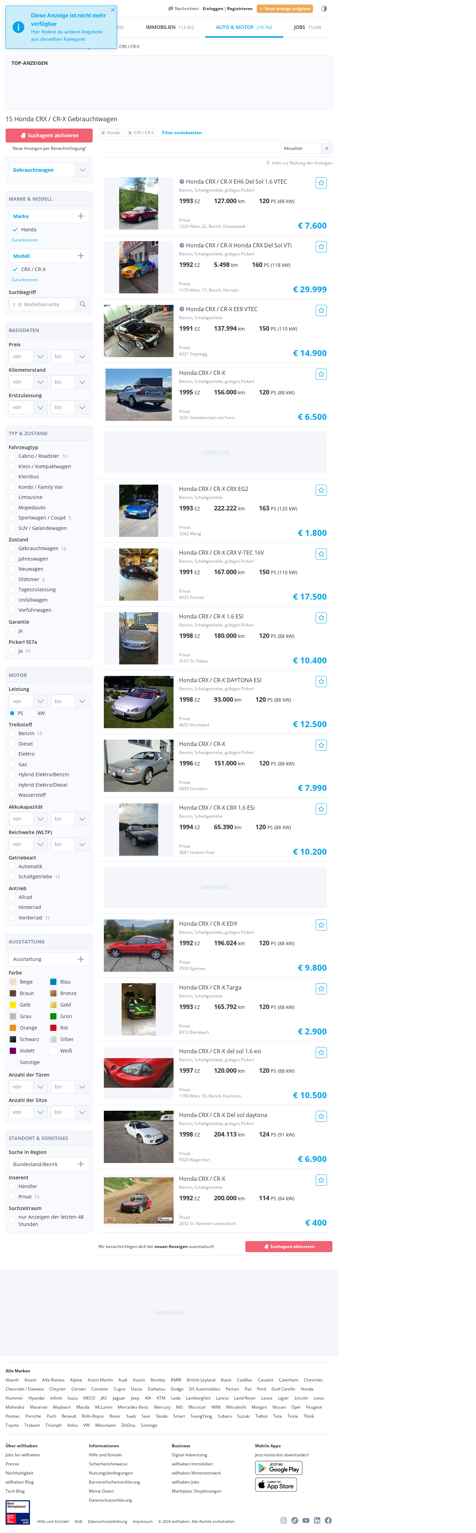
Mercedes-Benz (133, 1407)
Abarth (12, 1380)
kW (41, 713)
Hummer (14, 1398)
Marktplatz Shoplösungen (196, 1491)
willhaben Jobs (185, 1482)
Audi (122, 1380)
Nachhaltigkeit (19, 1473)
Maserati (38, 1407)
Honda (307, 1389)
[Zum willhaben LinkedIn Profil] (317, 1520)
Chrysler (57, 1389)
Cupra (119, 1389)
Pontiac (13, 1416)
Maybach (62, 1407)
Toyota (12, 1425)
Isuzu (73, 1398)
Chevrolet (313, 1380)
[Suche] (82, 304)
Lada (176, 1398)
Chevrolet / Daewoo (25, 1389)
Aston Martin (100, 1380)
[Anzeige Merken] (321, 182)
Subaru (225, 1416)
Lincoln (301, 1398)
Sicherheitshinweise (108, 1464)
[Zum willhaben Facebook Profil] (328, 1520)
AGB (78, 1521)
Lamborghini (198, 1398)
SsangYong (201, 1416)
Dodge (177, 1389)
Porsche (33, 1416)
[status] (61, 27)
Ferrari (232, 1389)
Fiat (248, 1389)
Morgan (259, 1407)
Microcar (197, 1407)
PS (20, 713)
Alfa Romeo (53, 1380)
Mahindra (15, 1407)
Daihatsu (156, 1389)
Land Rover (245, 1398)
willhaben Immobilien (192, 1464)
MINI (216, 1407)
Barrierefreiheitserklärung (114, 1482)
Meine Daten (101, 1491)
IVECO (89, 1398)
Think (309, 1416)
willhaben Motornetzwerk (196, 1473)
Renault (69, 1416)
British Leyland (201, 1380)
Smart (179, 1416)
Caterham (288, 1380)
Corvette (99, 1389)
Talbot (261, 1416)
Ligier (283, 1398)
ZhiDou (128, 1425)
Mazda (83, 1407)
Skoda (162, 1416)
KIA (148, 1398)
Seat (145, 1416)
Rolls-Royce (93, 1416)
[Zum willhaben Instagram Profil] (283, 1520)
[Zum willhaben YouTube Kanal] (306, 1520)
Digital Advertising (189, 1455)
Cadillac (244, 1380)
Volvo (72, 1425)
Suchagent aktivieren (292, 1246)
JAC (104, 1398)
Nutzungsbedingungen (111, 1473)
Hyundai (37, 1398)
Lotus (319, 1398)
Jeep (135, 1398)
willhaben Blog (20, 1482)
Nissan (279, 1407)
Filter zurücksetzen (182, 133)
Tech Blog (15, 1491)
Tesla (292, 1416)
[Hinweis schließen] (113, 10)
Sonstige (149, 1425)
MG (179, 1407)
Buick (226, 1380)
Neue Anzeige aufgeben (287, 8)
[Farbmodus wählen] (324, 9)
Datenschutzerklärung (110, 1500)
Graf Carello (283, 1389)
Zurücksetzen (24, 240)
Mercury (162, 1407)
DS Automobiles (204, 1389)
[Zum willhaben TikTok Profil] (295, 1520)
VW (86, 1425)
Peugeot (314, 1407)
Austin (139, 1380)
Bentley (158, 1380)
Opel (295, 1407)
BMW (176, 1380)
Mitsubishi (236, 1407)
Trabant (32, 1425)
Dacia (136, 1389)
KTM (161, 1398)
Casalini (265, 1380)
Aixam (30, 1380)
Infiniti (56, 1398)
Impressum (143, 1521)
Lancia (222, 1398)
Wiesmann (105, 1425)
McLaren (103, 1407)
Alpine (76, 1380)
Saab (131, 1416)
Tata (277, 1416)
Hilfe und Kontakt (105, 1455)
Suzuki (243, 1416)
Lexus (266, 1398)
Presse (12, 1464)
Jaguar (119, 1398)
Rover (115, 1416)
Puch (51, 1416)
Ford (261, 1389)
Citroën (78, 1389)
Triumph (53, 1425)
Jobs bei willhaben (23, 1455)
